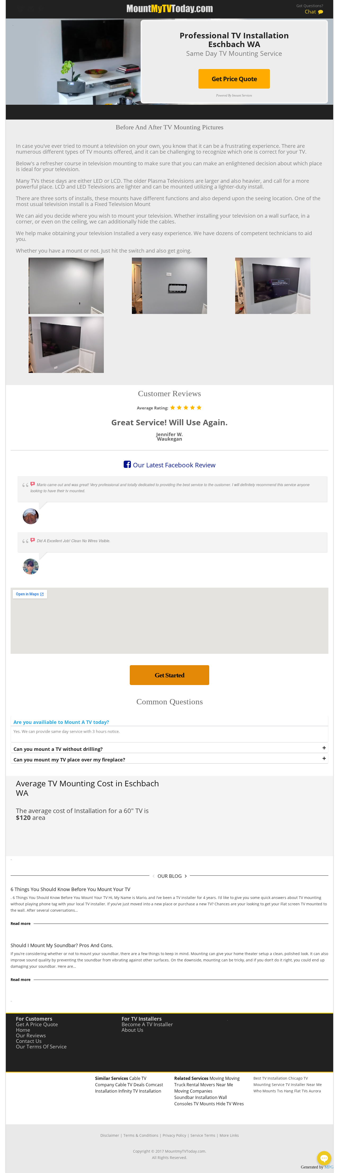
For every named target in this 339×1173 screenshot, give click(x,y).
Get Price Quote (234, 78)
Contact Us (29, 1041)
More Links (229, 1135)
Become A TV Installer (147, 1024)
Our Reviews (31, 1035)
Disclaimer (109, 1135)
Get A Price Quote (37, 1024)
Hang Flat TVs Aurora (302, 1090)
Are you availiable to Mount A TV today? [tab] (61, 722)
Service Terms (202, 1135)
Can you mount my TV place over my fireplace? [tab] (69, 759)
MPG (329, 1167)
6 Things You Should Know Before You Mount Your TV (70, 889)
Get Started (169, 675)
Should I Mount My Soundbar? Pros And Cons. (62, 945)
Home (23, 1029)
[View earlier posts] (186, 875)
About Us (132, 1029)
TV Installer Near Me (304, 1084)
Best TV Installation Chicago (277, 1078)
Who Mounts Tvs (268, 1090)
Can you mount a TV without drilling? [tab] (58, 749)
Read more (20, 923)
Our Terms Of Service (41, 1046)
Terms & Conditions (140, 1135)
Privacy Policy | (176, 1135)
